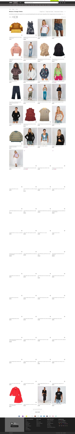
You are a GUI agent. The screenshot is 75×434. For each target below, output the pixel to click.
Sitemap (27, 427)
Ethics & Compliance (28, 429)
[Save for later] (22, 35)
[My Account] (60, 2)
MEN (20, 2)
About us (37, 420)
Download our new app (54, 0)
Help (26, 420)
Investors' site (38, 424)
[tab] (10, 5)
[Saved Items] (62, 2)
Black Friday (48, 424)
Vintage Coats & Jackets (49, 11)
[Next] (65, 11)
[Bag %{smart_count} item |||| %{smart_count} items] (65, 2)
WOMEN (15, 2)
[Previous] (38, 11)
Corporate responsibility (39, 423)
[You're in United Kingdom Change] (65, 0)
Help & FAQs (61, 0)
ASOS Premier (27, 424)
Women (13, 9)
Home (10, 9)
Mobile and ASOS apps (50, 420)
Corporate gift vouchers (50, 423)
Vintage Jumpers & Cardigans (58, 11)
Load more (37, 412)
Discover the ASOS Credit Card (51, 427)
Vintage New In (42, 11)
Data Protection (27, 428)
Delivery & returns (28, 423)
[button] (59, 423)
